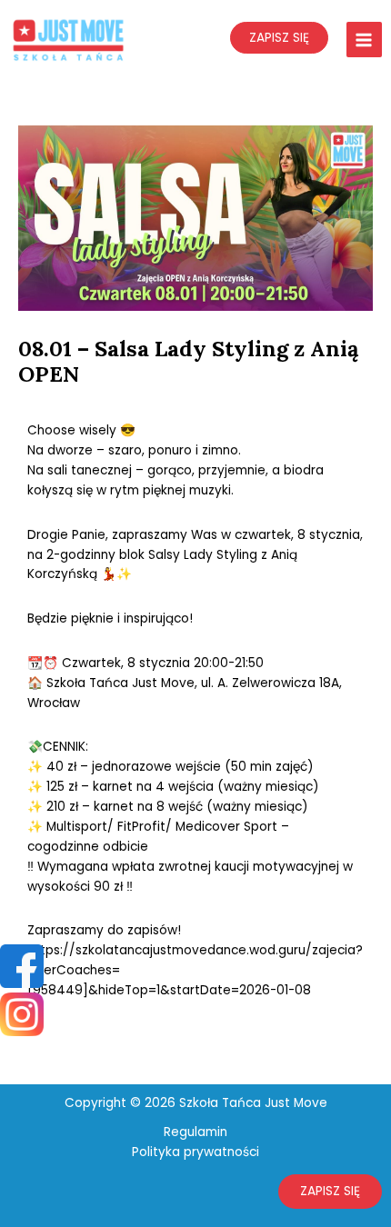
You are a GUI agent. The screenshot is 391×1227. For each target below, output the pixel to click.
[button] (330, 1191)
